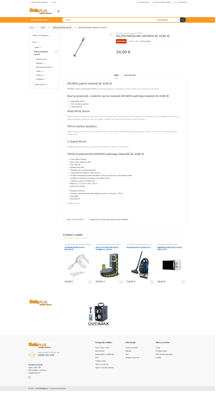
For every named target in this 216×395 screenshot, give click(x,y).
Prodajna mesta (143, 2)
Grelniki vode (42, 59)
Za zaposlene (182, 2)
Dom (43, 27)
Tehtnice (40, 75)
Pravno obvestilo (132, 348)
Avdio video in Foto (102, 348)
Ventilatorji (41, 79)
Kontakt (158, 357)
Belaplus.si (43, 388)
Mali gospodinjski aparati (62, 27)
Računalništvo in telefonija (104, 354)
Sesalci (118, 244)
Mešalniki (139, 33)
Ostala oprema (41, 84)
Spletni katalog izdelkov (163, 2)
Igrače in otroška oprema (104, 367)
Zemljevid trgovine (132, 357)
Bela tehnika (99, 351)
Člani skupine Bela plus (40, 2)
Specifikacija (130, 75)
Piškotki (128, 351)
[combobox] (109, 20)
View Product (89, 282)
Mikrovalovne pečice (45, 67)
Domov (31, 27)
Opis (116, 75)
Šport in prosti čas (101, 364)
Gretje (38, 47)
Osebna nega (100, 361)
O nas (54, 2)
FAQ (127, 354)
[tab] (116, 76)
